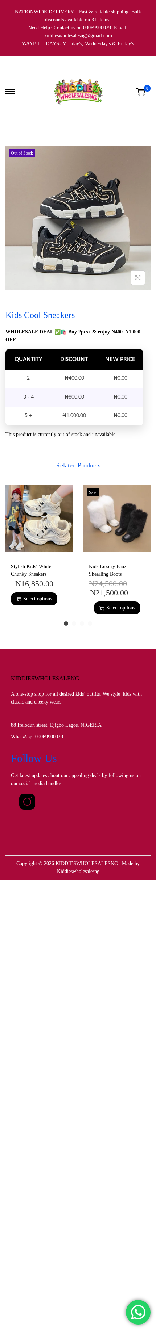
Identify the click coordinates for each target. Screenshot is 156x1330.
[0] (140, 91)
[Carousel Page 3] (82, 623)
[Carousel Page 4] (90, 623)
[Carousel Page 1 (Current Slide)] (66, 623)
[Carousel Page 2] (74, 623)
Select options (37, 598)
